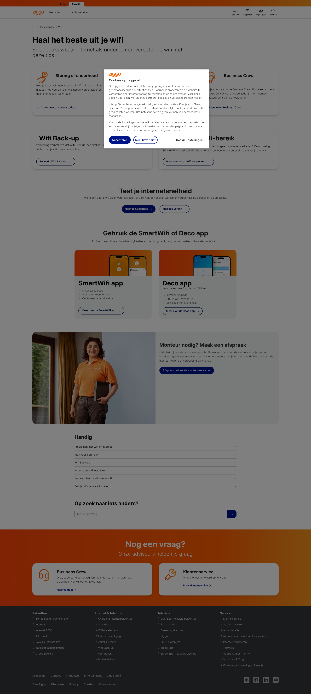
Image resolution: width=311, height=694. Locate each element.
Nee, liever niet (145, 140)
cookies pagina (174, 126)
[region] (156, 109)
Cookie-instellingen (189, 140)
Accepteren (120, 140)
